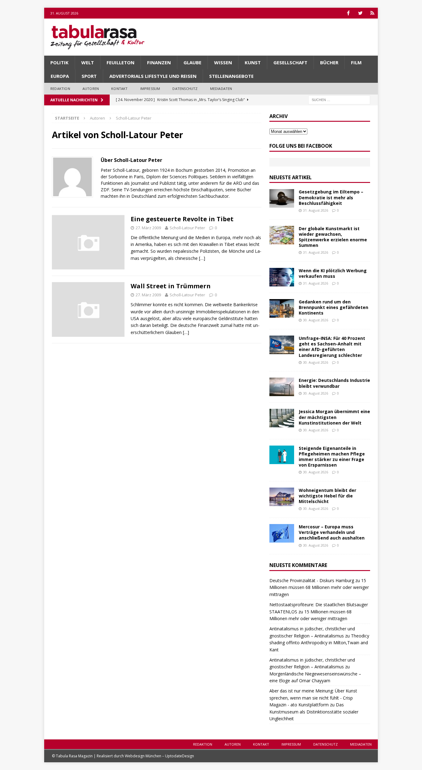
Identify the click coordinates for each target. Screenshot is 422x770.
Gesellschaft (290, 62)
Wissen (223, 62)
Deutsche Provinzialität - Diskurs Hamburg (311, 580)
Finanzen (159, 62)
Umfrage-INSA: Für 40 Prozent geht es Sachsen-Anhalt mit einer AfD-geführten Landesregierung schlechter (332, 346)
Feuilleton (120, 62)
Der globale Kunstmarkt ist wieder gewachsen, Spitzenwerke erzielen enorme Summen (333, 237)
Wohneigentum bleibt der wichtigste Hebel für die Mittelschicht (327, 495)
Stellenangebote (231, 76)
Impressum (150, 88)
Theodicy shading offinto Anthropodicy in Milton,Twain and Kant (319, 643)
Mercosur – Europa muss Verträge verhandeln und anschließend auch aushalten (332, 532)
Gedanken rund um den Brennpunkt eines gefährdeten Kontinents (333, 307)
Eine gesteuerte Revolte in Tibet (182, 219)
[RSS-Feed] (372, 13)
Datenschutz (184, 88)
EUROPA (60, 76)
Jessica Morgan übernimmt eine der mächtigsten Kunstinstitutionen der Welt (334, 416)
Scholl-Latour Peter (187, 228)
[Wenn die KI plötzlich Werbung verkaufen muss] (281, 277)
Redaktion (60, 88)
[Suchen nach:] (339, 99)
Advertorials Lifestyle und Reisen (152, 76)
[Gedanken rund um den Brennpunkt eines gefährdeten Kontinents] (281, 308)
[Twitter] (360, 13)
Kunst (253, 62)
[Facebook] (348, 13)
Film (356, 62)
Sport (89, 76)
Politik (59, 62)
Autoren (90, 88)
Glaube (192, 62)
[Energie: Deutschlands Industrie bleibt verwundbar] (281, 387)
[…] (202, 258)
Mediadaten (221, 88)
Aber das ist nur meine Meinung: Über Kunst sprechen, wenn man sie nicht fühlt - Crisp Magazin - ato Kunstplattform (313, 698)
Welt (87, 62)
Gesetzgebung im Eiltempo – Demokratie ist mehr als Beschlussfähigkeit (331, 197)
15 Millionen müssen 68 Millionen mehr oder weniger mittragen (319, 587)
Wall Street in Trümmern (171, 286)
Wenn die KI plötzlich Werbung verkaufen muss (333, 273)
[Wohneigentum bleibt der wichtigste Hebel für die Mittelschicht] (281, 497)
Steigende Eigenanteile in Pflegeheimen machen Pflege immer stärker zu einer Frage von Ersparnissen (332, 456)
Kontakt (119, 88)
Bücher (329, 62)
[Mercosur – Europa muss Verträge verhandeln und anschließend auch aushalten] (281, 533)
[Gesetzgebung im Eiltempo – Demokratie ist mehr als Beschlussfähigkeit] (281, 198)
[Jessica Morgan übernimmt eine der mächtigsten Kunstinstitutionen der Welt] (281, 418)
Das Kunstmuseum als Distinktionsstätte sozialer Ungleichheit (313, 711)
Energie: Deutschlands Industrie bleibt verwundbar (334, 383)
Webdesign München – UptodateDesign (159, 756)
